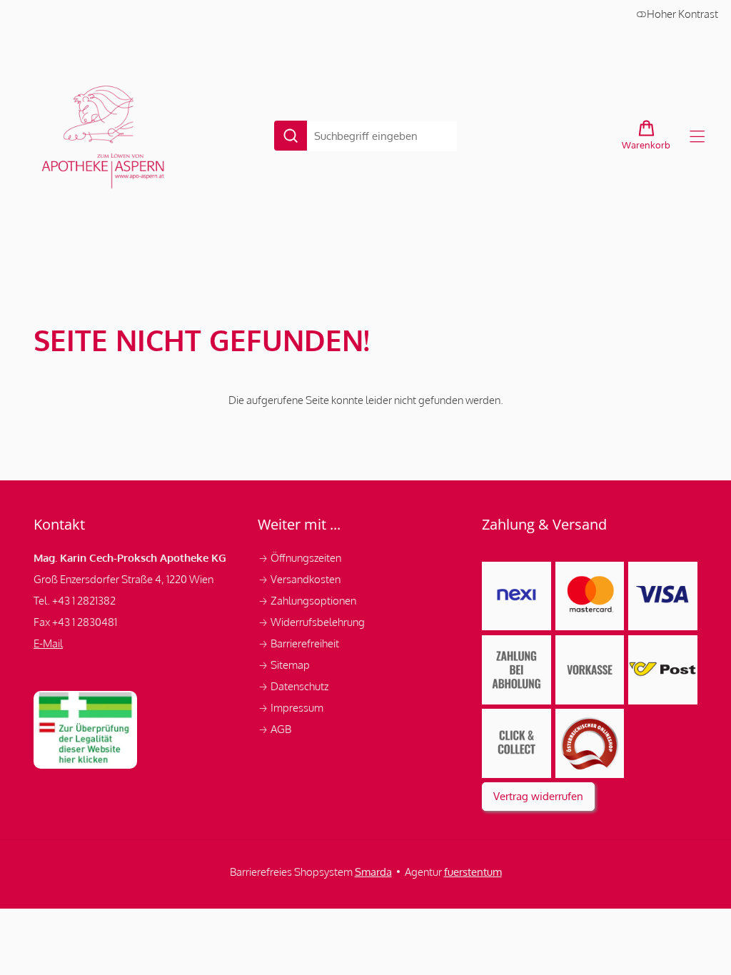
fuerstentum (473, 872)
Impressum (292, 707)
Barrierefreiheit (298, 643)
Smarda (373, 872)
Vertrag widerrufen (538, 796)
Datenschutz (294, 686)
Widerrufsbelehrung (312, 622)
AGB (274, 729)
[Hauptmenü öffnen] (697, 137)
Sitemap (284, 665)
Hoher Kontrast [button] (682, 14)
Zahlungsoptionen (308, 600)
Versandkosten (300, 579)
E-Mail (48, 643)
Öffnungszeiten (299, 558)
